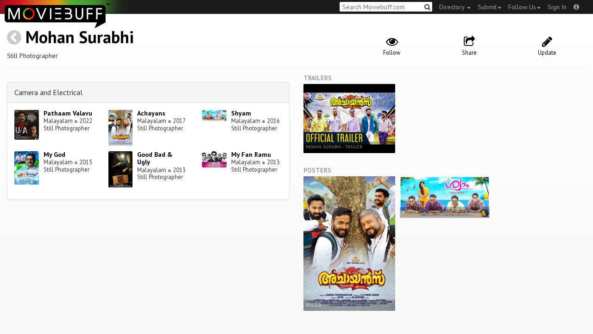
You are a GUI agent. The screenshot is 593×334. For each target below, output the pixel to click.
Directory (452, 7)
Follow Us (522, 7)
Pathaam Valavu (68, 113)
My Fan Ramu (251, 154)
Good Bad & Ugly (155, 158)
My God (54, 154)
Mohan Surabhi (79, 37)
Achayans (151, 113)
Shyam (241, 113)
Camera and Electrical (48, 92)
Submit (487, 7)
